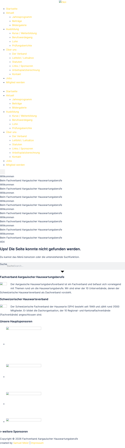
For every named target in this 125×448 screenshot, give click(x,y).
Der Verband (19, 53)
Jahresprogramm (22, 16)
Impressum (37, 442)
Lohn (15, 41)
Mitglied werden (15, 82)
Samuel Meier (21, 442)
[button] (2, 171)
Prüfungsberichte (22, 45)
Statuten (17, 61)
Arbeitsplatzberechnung (26, 69)
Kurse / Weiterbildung (24, 33)
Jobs (9, 78)
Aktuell (10, 12)
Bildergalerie (19, 25)
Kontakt (16, 74)
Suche (3, 264)
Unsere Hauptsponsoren (16, 321)
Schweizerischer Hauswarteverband (24, 299)
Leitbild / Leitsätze (23, 57)
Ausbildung (12, 29)
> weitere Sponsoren (14, 431)
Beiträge (17, 21)
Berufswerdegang (22, 37)
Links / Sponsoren (22, 65)
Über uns (11, 49)
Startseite (11, 8)
